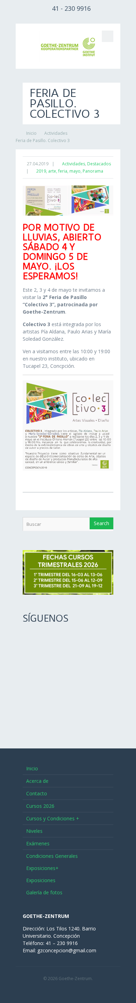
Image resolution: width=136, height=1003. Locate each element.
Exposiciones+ (42, 868)
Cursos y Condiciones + (52, 818)
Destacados (99, 164)
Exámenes (38, 843)
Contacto (36, 793)
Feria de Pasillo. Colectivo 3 (43, 140)
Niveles (34, 831)
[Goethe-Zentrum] (68, 46)
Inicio (31, 133)
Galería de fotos (44, 892)
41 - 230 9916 (71, 8)
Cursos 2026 (40, 806)
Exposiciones (40, 880)
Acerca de (37, 781)
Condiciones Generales (52, 856)
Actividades (55, 133)
